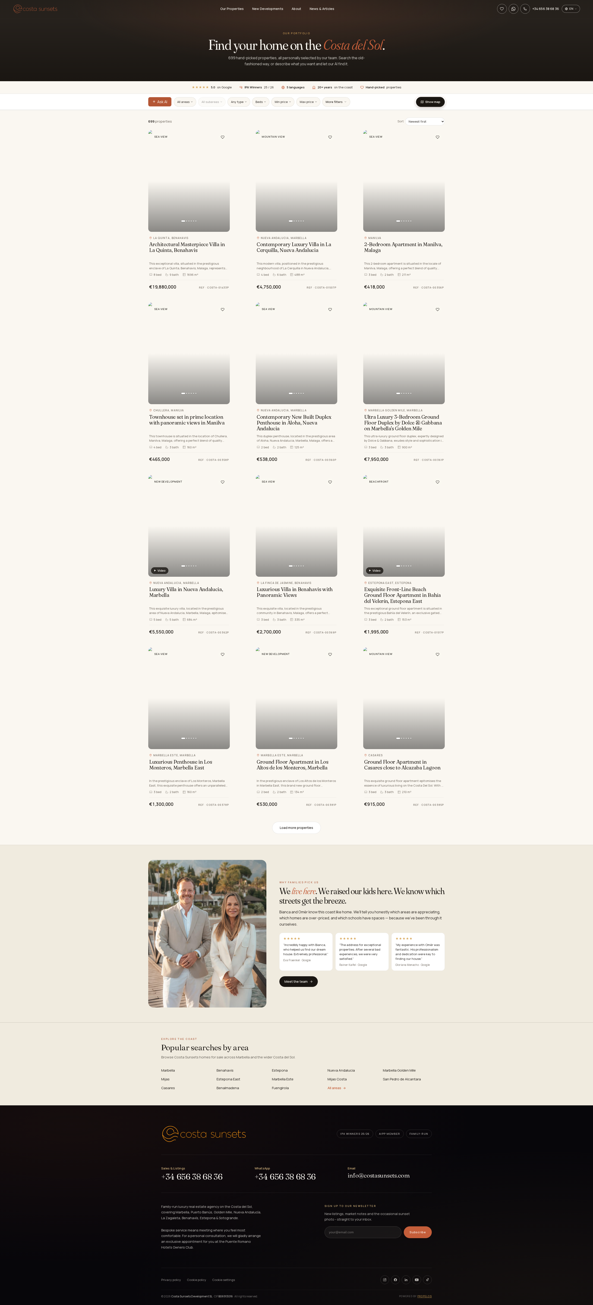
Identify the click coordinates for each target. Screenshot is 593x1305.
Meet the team (296, 981)
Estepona (280, 1070)
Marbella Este (282, 1079)
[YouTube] (416, 1279)
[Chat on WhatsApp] (513, 9)
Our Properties (232, 8)
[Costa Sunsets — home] (35, 9)
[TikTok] (427, 1279)
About (296, 8)
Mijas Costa (337, 1079)
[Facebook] (395, 1279)
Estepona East (228, 1079)
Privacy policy (171, 1280)
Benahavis (225, 1070)
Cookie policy (196, 1280)
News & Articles (322, 8)
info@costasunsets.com (379, 1175)
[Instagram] (384, 1279)
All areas (334, 1087)
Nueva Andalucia (341, 1070)
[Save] (222, 137)
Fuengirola (280, 1087)
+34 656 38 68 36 (191, 1176)
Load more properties (296, 827)
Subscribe (418, 1232)
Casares (168, 1087)
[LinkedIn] (406, 1279)
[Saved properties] (502, 9)
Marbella (168, 1070)
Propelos (424, 1296)
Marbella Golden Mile (399, 1070)
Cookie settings (223, 1280)
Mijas (165, 1079)
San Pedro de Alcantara (402, 1079)
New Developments (267, 8)
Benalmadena (228, 1087)
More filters (334, 102)
